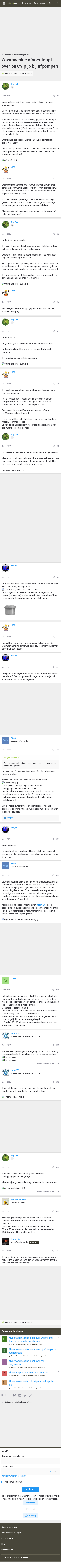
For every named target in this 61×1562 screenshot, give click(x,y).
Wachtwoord (7, 1466)
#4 (58, 302)
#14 (57, 990)
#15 (57, 1045)
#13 (57, 875)
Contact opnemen (9, 1527)
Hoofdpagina (7, 1550)
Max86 (13, 1388)
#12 (57, 839)
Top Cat (14, 84)
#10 (57, 667)
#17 (57, 1167)
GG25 (13, 1344)
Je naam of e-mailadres (12, 1456)
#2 (58, 179)
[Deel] (54, 96)
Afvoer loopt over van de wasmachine (28, 1372)
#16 (57, 1082)
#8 (58, 577)
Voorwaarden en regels (11, 1533)
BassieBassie (16, 1356)
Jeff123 (13, 1367)
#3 (58, 234)
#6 (58, 384)
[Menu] (4, 3)
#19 (57, 1251)
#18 (57, 1211)
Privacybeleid (7, 1538)
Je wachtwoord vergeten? (13, 1476)
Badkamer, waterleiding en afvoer (30, 1344)
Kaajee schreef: (10, 757)
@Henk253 (41, 905)
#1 (58, 96)
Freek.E (13, 1376)
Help (3, 1544)
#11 (57, 749)
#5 (58, 331)
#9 (58, 637)
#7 (58, 446)
